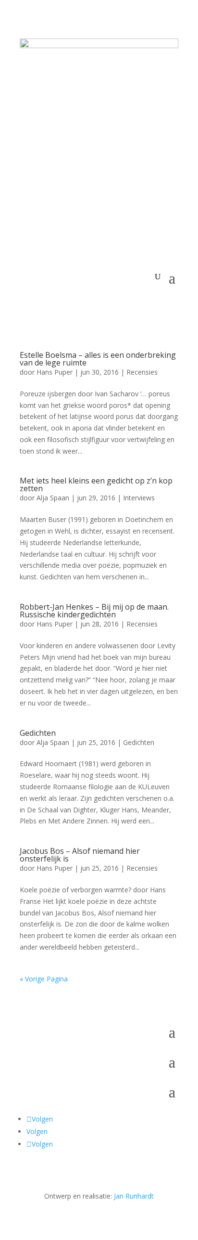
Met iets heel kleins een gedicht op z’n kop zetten (96, 484)
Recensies (142, 372)
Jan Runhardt (134, 1196)
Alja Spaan (53, 497)
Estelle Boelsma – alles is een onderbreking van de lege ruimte (98, 359)
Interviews (139, 497)
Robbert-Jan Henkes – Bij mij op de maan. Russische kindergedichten (94, 610)
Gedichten (38, 733)
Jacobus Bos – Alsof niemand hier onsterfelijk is (80, 855)
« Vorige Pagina (44, 978)
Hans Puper (55, 372)
